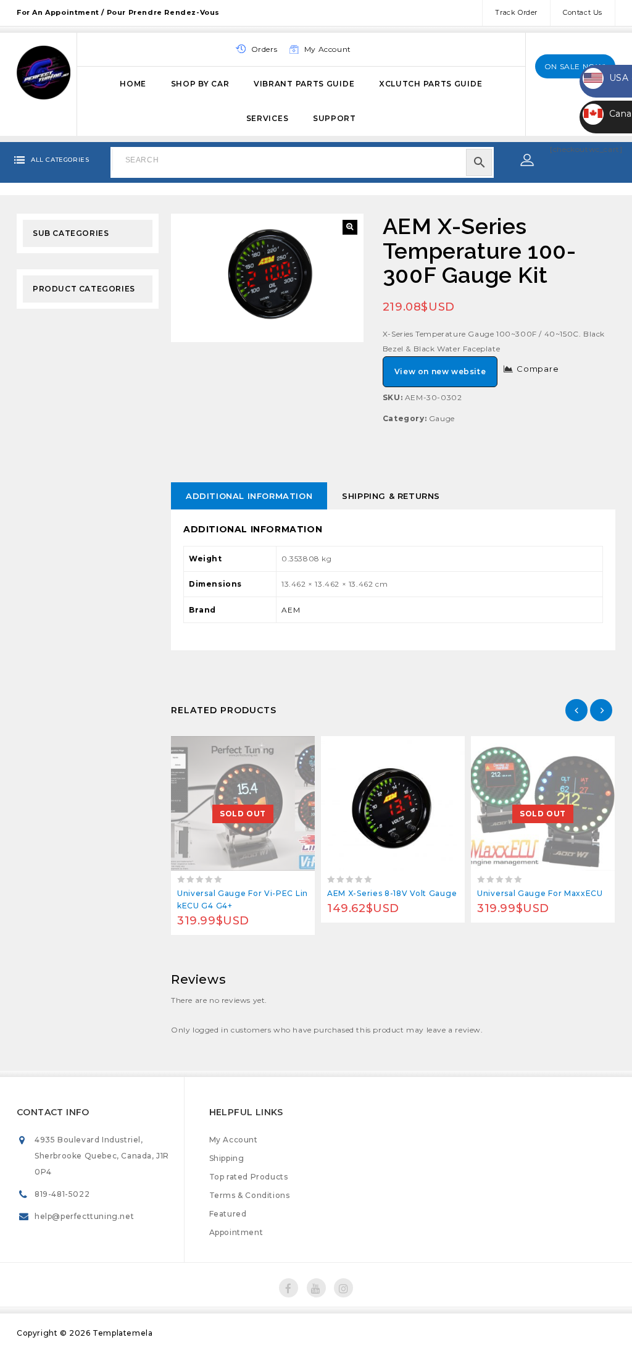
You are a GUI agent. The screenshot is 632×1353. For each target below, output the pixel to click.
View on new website (440, 371)
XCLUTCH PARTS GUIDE (430, 83)
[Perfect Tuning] (43, 71)
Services (267, 118)
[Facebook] (288, 1287)
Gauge (442, 418)
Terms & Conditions (249, 1195)
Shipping (226, 1158)
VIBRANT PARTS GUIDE (304, 83)
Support (334, 118)
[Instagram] (343, 1287)
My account (327, 49)
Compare (538, 369)
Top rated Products (248, 1176)
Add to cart (365, 748)
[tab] (249, 495)
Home (133, 83)
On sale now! (575, 66)
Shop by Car (200, 83)
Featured (228, 1213)
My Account (233, 1139)
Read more (215, 748)
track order (516, 12)
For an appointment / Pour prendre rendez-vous (118, 12)
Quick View (270, 748)
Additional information (249, 496)
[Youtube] (316, 1287)
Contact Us (582, 12)
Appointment (236, 1232)
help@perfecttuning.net (84, 1216)
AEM (291, 609)
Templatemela (122, 1333)
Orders (264, 49)
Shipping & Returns (391, 496)
